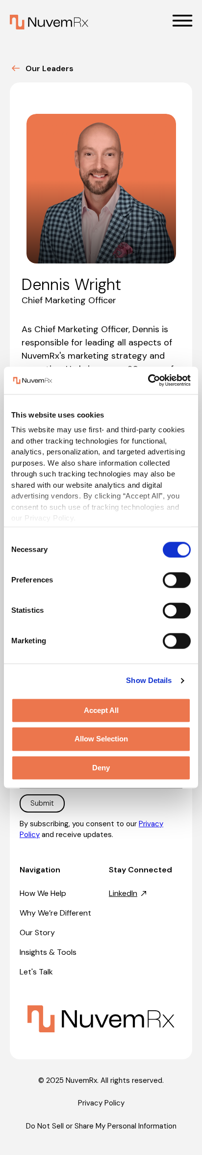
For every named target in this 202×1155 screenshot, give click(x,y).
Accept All (101, 710)
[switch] (177, 580)
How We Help (43, 893)
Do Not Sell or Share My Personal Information (101, 1126)
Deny (101, 767)
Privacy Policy (101, 1103)
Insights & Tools (48, 952)
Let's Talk (36, 972)
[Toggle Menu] (182, 20)
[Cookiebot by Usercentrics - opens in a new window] (148, 380)
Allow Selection (101, 739)
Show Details (149, 680)
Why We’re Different (55, 913)
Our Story (37, 932)
